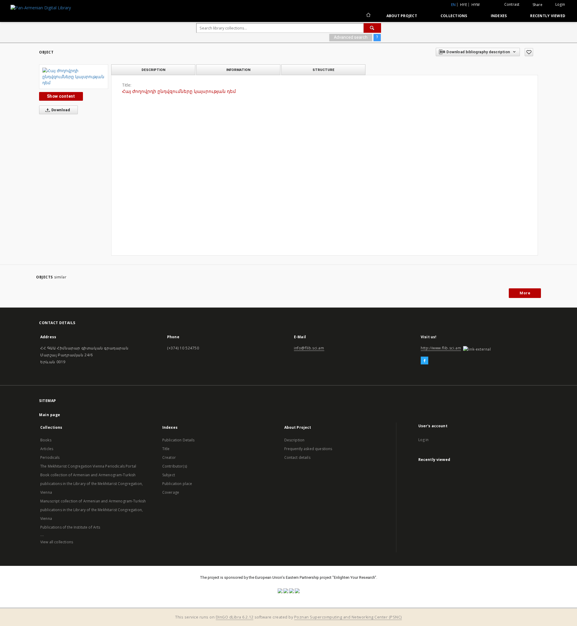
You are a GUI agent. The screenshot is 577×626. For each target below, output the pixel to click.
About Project (401, 15)
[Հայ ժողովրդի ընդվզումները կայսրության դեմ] (73, 77)
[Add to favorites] (529, 52)
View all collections (56, 542)
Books (45, 440)
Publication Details (178, 440)
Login (560, 4)
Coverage (170, 492)
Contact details (297, 457)
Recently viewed (547, 15)
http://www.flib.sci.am (441, 348)
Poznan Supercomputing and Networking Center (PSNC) (348, 617)
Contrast (512, 4)
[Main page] (368, 15)
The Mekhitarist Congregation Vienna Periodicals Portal (88, 466)
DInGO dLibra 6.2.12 (235, 617)
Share (537, 4)
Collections (454, 15)
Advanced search (351, 37)
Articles (46, 448)
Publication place (177, 483)
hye (463, 5)
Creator (169, 457)
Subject (168, 474)
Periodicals (50, 457)
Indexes (499, 15)
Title (166, 448)
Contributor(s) (174, 466)
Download (60, 110)
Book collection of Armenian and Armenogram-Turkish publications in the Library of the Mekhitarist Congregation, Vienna (91, 483)
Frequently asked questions (308, 448)
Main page (49, 414)
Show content (61, 96)
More (525, 293)
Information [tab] (238, 70)
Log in (423, 439)
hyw (476, 5)
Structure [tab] (323, 70)
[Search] (372, 28)
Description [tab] (153, 70)
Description (294, 440)
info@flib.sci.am (309, 348)
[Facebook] (424, 361)
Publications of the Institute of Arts (70, 527)
